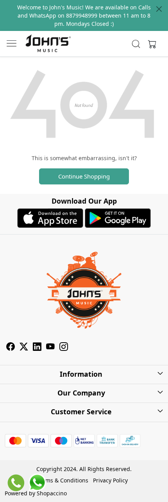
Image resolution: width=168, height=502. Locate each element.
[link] (136, 44)
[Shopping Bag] (150, 43)
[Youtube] (50, 347)
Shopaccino (52, 493)
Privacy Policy (110, 480)
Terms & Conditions (62, 480)
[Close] (159, 9)
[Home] (48, 44)
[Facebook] (10, 347)
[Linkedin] (37, 347)
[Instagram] (64, 347)
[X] (24, 347)
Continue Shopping (84, 176)
